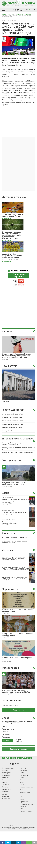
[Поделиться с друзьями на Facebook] (2, 842)
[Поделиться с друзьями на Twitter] (8, 842)
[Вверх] (34, 842)
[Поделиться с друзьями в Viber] (23, 842)
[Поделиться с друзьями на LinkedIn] (18, 842)
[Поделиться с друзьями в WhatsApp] (29, 842)
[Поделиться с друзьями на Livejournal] (13, 842)
